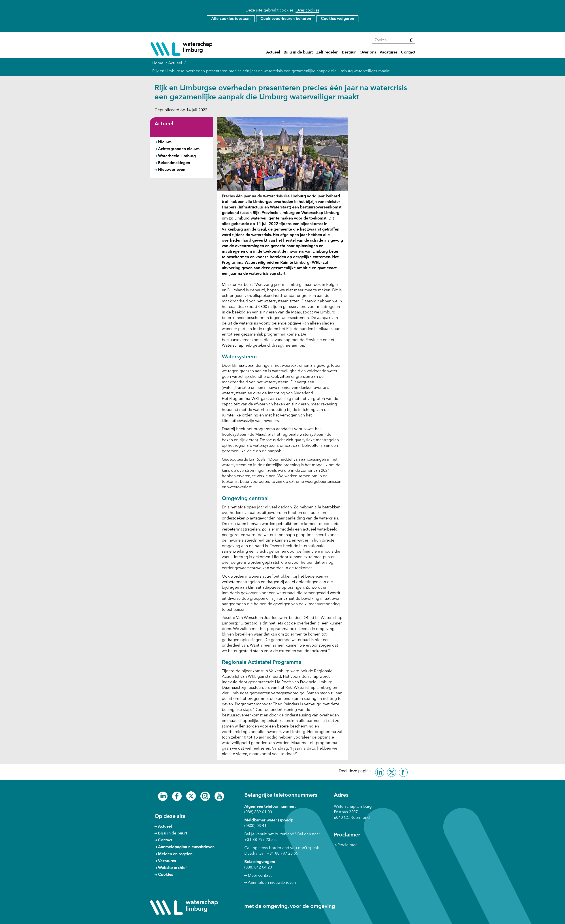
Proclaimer (347, 845)
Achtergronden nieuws (179, 149)
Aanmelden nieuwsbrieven (272, 883)
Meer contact (260, 876)
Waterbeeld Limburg (177, 156)
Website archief (172, 868)
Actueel (273, 52)
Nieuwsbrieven (171, 170)
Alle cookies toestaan (230, 19)
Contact (408, 52)
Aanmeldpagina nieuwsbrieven (186, 847)
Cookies (165, 875)
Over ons (368, 52)
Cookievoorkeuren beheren (285, 19)
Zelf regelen (327, 52)
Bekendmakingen (174, 163)
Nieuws (164, 142)
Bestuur (349, 52)
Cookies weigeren (337, 19)
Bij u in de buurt (298, 52)
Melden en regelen (175, 854)
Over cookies (307, 10)
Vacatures (388, 52)
